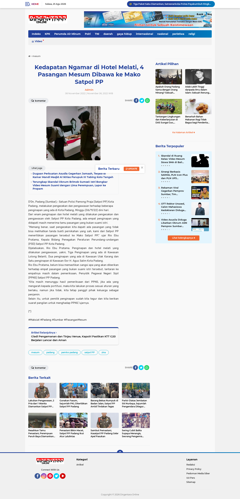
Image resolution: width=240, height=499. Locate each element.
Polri (88, 33)
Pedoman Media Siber (198, 473)
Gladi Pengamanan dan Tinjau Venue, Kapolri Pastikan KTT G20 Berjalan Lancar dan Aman (73, 338)
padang (50, 352)
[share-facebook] (136, 100)
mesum (35, 352)
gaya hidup (124, 33)
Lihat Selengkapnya (183, 237)
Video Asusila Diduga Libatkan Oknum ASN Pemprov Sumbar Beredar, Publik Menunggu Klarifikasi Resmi (174, 223)
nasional (162, 33)
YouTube (65, 480)
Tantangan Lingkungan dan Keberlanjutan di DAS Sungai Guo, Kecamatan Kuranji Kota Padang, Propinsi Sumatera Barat (168, 119)
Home (35, 4)
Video (38, 41)
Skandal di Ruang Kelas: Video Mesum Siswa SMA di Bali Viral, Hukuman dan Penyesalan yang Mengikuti (173, 159)
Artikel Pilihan (167, 64)
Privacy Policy (193, 469)
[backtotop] (120, 453)
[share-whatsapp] (147, 100)
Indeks (36, 33)
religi (192, 33)
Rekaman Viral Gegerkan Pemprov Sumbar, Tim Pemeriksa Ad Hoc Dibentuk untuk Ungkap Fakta (172, 191)
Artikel (79, 464)
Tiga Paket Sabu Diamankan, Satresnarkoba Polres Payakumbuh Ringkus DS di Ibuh (172, 4)
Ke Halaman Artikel (182, 132)
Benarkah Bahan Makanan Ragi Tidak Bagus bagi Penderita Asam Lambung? (196, 119)
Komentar (40, 100)
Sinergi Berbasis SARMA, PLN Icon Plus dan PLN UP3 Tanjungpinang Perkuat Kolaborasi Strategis (174, 175)
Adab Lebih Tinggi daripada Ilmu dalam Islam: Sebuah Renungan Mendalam (198, 89)
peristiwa (178, 33)
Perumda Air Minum (67, 33)
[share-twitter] (141, 100)
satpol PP (90, 352)
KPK (47, 33)
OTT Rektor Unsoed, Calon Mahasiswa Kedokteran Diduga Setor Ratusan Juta (173, 207)
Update (132, 168)
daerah (108, 33)
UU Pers (190, 478)
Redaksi (190, 464)
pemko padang (69, 352)
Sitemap (190, 482)
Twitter (58, 480)
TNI (97, 33)
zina (104, 352)
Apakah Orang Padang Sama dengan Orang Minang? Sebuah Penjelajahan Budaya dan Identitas (167, 89)
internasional (144, 33)
